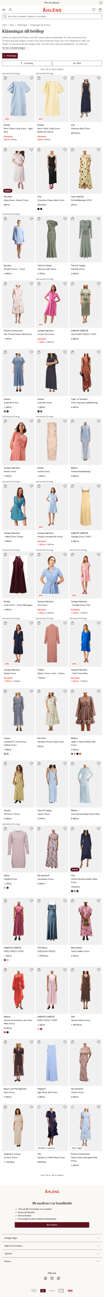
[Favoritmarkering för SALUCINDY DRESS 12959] (98, 284)
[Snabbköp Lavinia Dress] (39, 421)
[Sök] (5, 16)
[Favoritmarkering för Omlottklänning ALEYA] (98, 150)
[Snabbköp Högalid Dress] (5, 828)
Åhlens (7, 1261)
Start (4, 25)
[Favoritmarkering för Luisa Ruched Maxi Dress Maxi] (98, 763)
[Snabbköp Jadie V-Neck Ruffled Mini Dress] (72, 691)
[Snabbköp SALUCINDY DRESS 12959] (72, 284)
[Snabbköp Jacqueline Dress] (39, 828)
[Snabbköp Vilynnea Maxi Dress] (72, 78)
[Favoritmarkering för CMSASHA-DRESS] (65, 901)
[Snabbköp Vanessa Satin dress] (39, 218)
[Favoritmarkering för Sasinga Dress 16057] (98, 486)
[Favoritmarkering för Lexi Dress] (65, 554)
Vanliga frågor (11, 1238)
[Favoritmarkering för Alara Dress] (31, 1042)
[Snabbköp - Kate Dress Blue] (72, 623)
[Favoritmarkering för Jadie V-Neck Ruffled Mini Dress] (98, 691)
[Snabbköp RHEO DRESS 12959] (5, 901)
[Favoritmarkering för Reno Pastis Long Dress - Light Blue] (31, 78)
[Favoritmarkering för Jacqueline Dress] (65, 828)
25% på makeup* (52, 2)
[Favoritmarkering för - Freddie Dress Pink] (98, 554)
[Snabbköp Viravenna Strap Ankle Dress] (39, 150)
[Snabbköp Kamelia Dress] (72, 218)
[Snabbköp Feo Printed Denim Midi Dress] (5, 284)
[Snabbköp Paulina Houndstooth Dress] (39, 486)
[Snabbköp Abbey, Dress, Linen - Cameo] (39, 623)
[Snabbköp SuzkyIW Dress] (5, 352)
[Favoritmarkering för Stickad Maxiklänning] (98, 421)
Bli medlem (52, 1224)
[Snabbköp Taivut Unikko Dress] (72, 901)
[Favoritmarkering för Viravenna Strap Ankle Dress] (65, 150)
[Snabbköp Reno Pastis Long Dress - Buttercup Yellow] (39, 78)
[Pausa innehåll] (100, 2)
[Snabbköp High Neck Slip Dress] (39, 1042)
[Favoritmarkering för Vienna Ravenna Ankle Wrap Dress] (98, 828)
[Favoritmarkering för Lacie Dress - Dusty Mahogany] (31, 554)
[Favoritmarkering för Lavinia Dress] (65, 421)
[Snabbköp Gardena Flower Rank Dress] (39, 691)
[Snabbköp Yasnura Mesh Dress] (72, 970)
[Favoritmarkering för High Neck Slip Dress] (65, 1042)
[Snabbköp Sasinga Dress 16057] (72, 486)
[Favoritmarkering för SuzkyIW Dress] (31, 352)
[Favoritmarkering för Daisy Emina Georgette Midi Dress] (98, 1107)
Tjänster (8, 1253)
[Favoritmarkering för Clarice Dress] (98, 1042)
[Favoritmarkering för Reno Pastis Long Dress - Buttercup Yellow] (65, 78)
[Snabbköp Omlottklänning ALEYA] (72, 150)
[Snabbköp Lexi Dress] (39, 554)
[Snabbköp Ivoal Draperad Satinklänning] (72, 352)
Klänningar (22, 25)
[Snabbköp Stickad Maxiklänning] (72, 421)
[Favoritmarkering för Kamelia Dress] (98, 218)
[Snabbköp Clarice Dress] (72, 1042)
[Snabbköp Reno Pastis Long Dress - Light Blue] (5, 78)
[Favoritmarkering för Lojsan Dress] (65, 763)
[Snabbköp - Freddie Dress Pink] (72, 554)
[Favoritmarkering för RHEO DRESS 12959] (31, 901)
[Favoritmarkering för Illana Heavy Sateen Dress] (31, 150)
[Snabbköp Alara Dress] (5, 1042)
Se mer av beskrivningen (13, 48)
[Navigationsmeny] (3, 9)
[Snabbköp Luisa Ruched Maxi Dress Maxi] (72, 763)
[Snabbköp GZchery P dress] (5, 763)
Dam (12, 25)
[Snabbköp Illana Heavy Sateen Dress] (5, 150)
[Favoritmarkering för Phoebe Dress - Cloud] (31, 218)
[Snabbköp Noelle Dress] (5, 421)
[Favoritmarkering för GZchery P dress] (31, 763)
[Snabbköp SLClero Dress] (5, 1107)
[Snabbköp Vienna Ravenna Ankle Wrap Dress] (72, 828)
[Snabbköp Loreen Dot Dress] (39, 284)
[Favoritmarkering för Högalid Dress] (31, 828)
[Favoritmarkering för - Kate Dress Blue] (98, 623)
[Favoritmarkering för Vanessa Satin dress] (65, 218)
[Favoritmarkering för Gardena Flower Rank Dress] (65, 691)
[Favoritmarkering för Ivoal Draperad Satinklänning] (98, 352)
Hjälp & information (13, 1245)
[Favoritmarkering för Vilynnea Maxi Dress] (98, 78)
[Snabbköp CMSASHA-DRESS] (39, 901)
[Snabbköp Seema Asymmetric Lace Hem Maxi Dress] (5, 970)
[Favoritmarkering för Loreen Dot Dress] (65, 284)
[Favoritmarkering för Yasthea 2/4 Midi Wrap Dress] (65, 1107)
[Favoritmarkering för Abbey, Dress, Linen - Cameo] (65, 623)
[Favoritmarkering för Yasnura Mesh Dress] (98, 970)
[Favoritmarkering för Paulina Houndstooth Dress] (65, 486)
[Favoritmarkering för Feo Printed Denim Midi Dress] (31, 284)
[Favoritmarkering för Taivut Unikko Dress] (98, 901)
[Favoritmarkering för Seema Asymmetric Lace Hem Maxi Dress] (31, 970)
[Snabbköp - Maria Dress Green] (5, 486)
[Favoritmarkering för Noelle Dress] (31, 421)
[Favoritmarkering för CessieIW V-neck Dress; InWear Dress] (31, 691)
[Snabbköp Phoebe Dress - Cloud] (5, 218)
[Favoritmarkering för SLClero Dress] (31, 1107)
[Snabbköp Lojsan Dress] (39, 763)
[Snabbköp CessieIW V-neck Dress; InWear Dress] (5, 691)
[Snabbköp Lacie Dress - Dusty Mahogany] (5, 554)
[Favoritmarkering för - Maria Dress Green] (31, 486)
